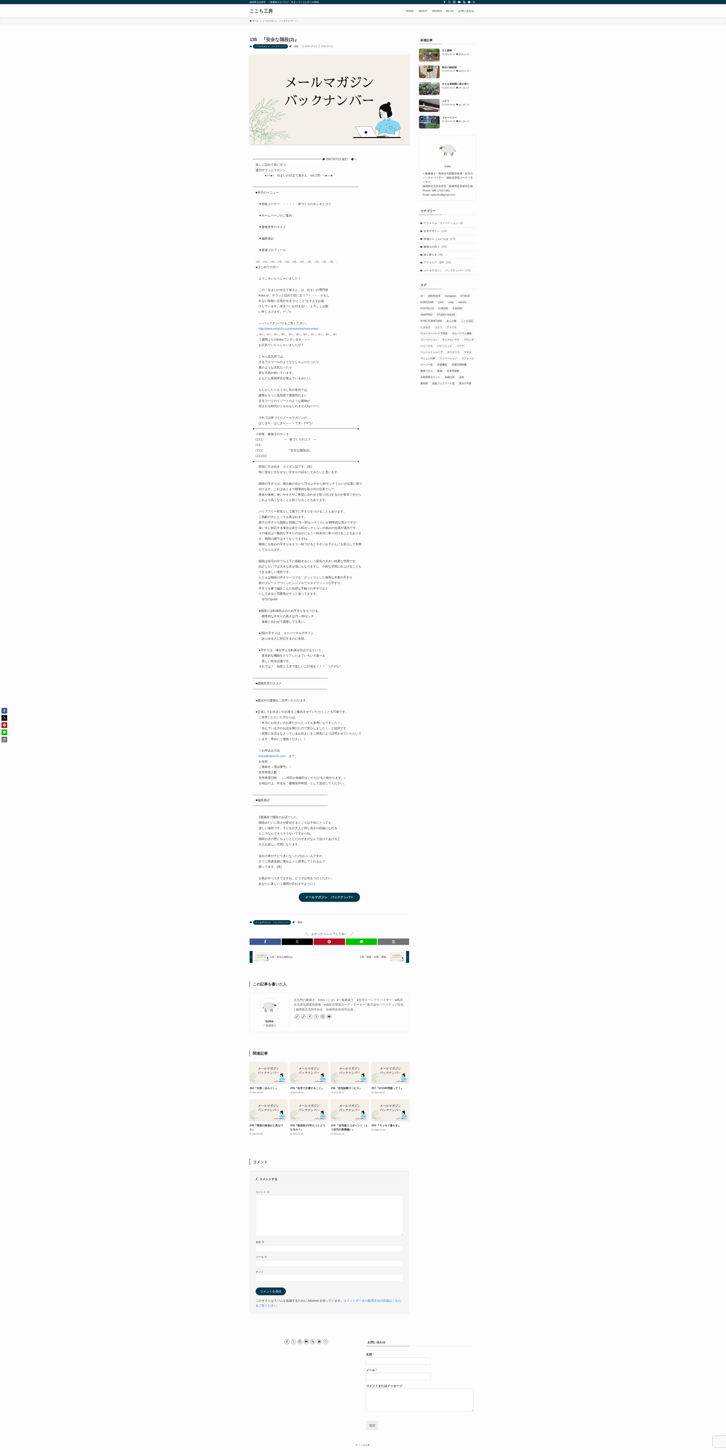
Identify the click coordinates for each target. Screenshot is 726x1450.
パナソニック (444, 345)
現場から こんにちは (439, 238)
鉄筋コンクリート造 (443, 383)
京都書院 (442, 364)
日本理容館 (453, 370)
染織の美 (450, 377)
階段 (296, 46)
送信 (372, 1425)
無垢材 (424, 383)
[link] (297, 1016)
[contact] (469, 2)
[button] (265, 941)
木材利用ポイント (430, 377)
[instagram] (454, 2)
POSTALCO (427, 308)
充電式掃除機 (459, 364)
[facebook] (444, 2)
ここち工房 (261, 11)
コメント (263, 1191)
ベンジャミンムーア (431, 352)
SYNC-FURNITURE (431, 321)
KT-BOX (465, 296)
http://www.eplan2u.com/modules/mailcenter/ (288, 328)
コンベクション (429, 339)
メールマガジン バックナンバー (270, 46)
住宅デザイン (435, 230)
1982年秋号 (434, 296)
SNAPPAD (426, 314)
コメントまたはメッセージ (384, 1385)
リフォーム (468, 358)
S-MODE (443, 308)
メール (261, 1256)
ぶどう (438, 327)
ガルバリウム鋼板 (462, 333)
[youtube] (459, 2)
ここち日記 (467, 321)
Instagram (450, 296)
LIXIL (441, 302)
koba (269, 1021)
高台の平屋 (465, 383)
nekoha (462, 302)
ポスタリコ (453, 352)
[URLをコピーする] (393, 941)
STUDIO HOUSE (446, 314)
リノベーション (448, 358)
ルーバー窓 (426, 364)
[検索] (474, 2)
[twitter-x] (449, 2)
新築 (439, 370)
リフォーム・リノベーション (443, 223)
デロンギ (469, 339)
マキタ (467, 352)
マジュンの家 (427, 358)
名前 (260, 1242)
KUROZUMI (427, 302)
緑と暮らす (433, 254)
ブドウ (460, 345)
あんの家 (451, 321)
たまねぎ (425, 327)
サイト (260, 1271)
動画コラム (426, 370)
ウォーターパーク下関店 (434, 333)
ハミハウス (426, 345)
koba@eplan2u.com (272, 756)
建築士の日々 (435, 246)
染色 (461, 377)
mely (451, 302)
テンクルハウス (450, 339)
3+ (421, 296)
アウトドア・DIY (437, 262)
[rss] (464, 2)
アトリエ (452, 327)
